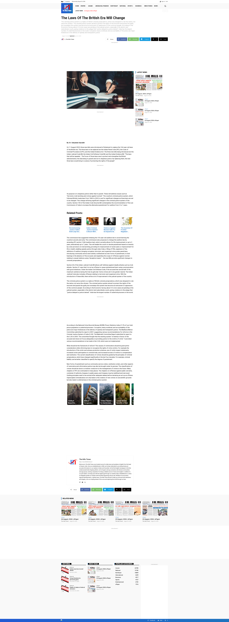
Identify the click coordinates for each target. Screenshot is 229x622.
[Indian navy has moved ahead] (65, 570)
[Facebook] (80, 482)
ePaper (137, 91)
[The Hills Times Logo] (67, 620)
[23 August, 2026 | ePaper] (139, 112)
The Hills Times (70, 39)
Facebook (152, 620)
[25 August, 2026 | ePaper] (139, 103)
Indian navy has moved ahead (76, 569)
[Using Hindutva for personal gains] (65, 579)
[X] (85, 482)
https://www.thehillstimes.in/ (85, 461)
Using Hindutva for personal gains (75, 578)
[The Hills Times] (67, 7)
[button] (165, 6)
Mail (161, 620)
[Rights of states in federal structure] (65, 589)
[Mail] (82, 482)
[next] (167, 11)
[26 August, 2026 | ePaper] (148, 82)
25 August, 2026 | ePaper (90, 10)
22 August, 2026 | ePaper (152, 120)
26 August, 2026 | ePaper (143, 94)
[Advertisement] (114, 55)
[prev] (164, 11)
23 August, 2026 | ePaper (152, 110)
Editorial (66, 564)
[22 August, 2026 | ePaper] (139, 122)
